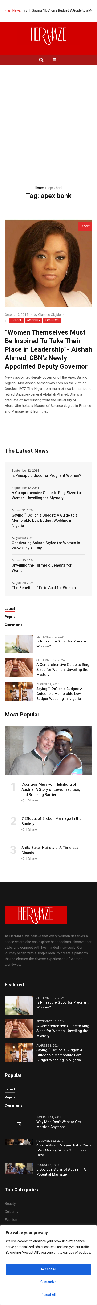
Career (16, 320)
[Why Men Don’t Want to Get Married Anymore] (19, 1124)
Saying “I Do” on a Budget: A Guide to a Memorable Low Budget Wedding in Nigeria (44, 521)
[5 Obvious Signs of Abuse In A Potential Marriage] (19, 1168)
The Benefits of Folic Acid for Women (44, 588)
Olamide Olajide (49, 314)
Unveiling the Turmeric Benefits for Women (42, 568)
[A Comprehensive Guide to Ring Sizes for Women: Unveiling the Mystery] (19, 667)
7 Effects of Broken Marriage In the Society (51, 821)
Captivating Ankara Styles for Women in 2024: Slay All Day (46, 545)
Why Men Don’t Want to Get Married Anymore (58, 1124)
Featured (52, 320)
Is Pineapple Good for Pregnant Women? (46, 475)
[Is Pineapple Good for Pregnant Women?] (19, 643)
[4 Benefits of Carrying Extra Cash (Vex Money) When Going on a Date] (19, 1141)
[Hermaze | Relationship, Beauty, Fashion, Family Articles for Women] (48, 35)
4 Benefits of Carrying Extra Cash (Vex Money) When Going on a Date (63, 1150)
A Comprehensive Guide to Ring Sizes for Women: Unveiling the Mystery (47, 495)
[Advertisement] (48, 115)
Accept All (48, 1269)
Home (39, 187)
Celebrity (33, 320)
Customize (48, 1281)
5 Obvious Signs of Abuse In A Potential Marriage (61, 1172)
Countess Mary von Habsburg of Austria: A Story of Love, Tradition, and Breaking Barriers (50, 790)
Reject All (49, 1294)
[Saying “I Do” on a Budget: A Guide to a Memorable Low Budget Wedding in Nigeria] (19, 691)
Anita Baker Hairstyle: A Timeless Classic (49, 850)
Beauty (10, 1203)
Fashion (11, 1219)
